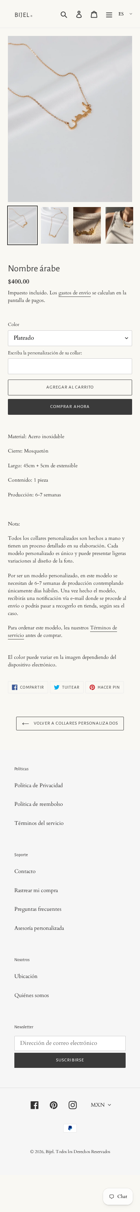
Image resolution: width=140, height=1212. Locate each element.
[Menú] (109, 14)
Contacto (25, 871)
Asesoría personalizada (39, 928)
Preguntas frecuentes (37, 909)
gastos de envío (75, 292)
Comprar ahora (70, 406)
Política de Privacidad (38, 785)
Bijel (49, 1151)
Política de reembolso (38, 804)
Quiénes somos (31, 995)
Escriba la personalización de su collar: (45, 353)
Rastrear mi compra (36, 890)
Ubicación (26, 976)
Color (13, 324)
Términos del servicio (39, 823)
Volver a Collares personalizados (75, 723)
